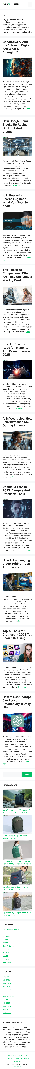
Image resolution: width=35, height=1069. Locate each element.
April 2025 (7, 1013)
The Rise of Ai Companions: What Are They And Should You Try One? (17, 275)
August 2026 (7, 977)
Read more (17, 186)
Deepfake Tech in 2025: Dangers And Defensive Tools (16, 490)
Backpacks (7, 936)
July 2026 (6, 980)
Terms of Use (23, 1055)
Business (6, 939)
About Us (26, 1058)
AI (3, 933)
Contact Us (17, 1061)
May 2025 (6, 1010)
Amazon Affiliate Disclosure (14, 1058)
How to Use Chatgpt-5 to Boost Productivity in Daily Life (17, 702)
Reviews (6, 959)
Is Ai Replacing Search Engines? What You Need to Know (15, 201)
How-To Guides (8, 946)
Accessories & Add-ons (11, 930)
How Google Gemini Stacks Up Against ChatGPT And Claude (16, 126)
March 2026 (7, 993)
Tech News (7, 962)
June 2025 (7, 1006)
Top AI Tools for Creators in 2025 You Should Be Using (17, 634)
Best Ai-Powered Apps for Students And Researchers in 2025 (16, 349)
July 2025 (6, 1003)
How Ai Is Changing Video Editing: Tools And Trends (17, 563)
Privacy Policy (12, 1055)
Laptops (6, 949)
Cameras (6, 943)
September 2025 (9, 1000)
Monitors (6, 953)
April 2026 (7, 990)
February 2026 (8, 996)
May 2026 (6, 987)
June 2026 (7, 983)
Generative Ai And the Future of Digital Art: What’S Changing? (16, 47)
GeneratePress (17, 1066)
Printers (5, 956)
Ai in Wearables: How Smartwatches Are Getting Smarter (17, 422)
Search (27, 774)
